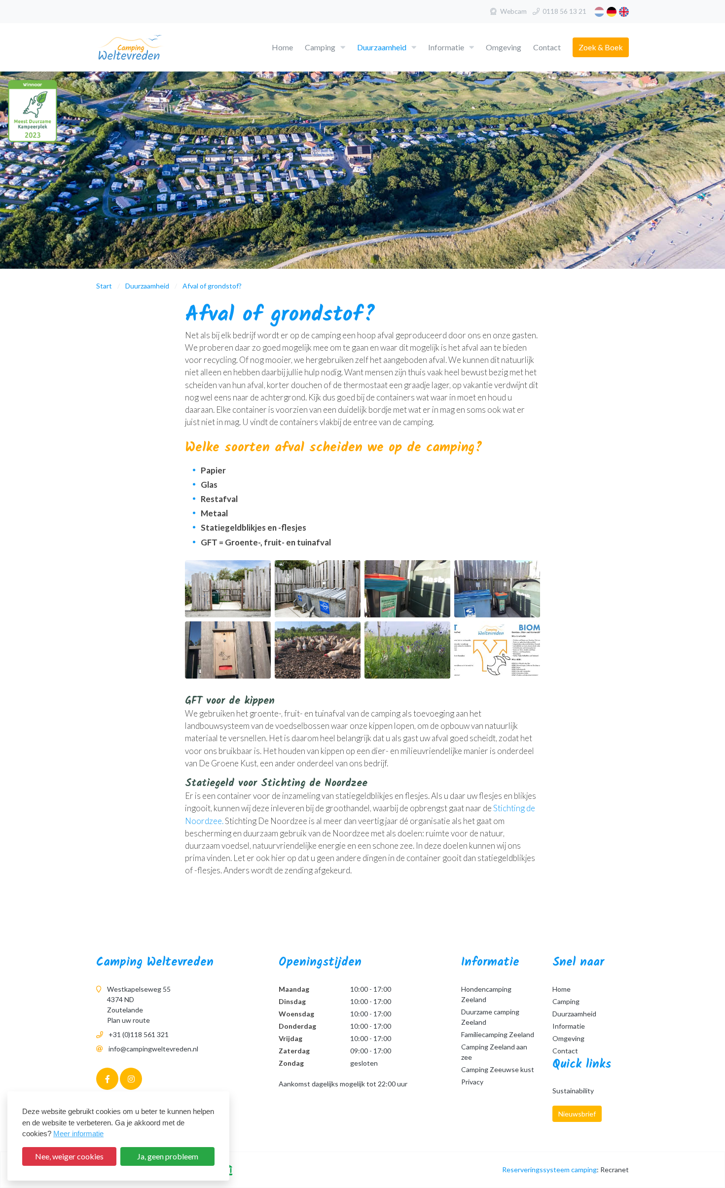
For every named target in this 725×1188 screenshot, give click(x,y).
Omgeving (503, 47)
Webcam (513, 11)
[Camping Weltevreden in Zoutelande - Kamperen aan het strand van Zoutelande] (146, 48)
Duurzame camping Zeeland (490, 1017)
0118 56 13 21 (564, 11)
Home (282, 47)
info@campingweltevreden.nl (153, 1048)
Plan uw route (128, 1020)
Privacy (472, 1082)
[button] (342, 47)
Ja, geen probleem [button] (167, 1156)
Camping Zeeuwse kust (497, 1069)
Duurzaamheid (381, 47)
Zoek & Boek (601, 47)
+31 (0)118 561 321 (139, 1034)
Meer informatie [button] (78, 1133)
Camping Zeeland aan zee (494, 1052)
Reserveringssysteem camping (549, 1169)
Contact (547, 47)
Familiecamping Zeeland (497, 1034)
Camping (320, 47)
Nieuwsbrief (577, 1114)
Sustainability (573, 1090)
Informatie (446, 47)
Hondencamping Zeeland (486, 994)
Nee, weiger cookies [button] (69, 1156)
